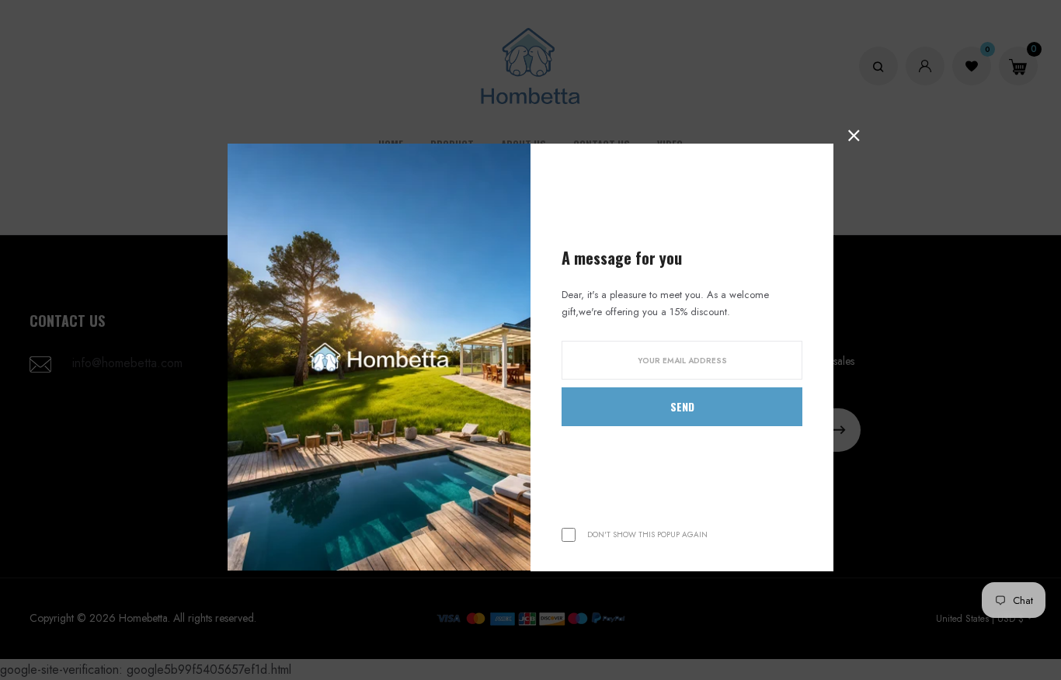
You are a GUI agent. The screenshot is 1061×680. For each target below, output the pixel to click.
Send (682, 406)
